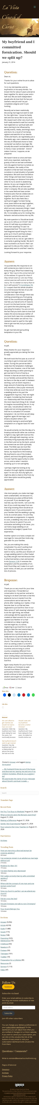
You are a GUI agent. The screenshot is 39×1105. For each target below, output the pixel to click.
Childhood (4, 944)
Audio (3, 929)
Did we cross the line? (9, 899)
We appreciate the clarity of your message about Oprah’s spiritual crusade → (18, 780)
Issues (3, 932)
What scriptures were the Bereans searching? (18, 815)
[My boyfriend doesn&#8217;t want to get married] (10, 747)
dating (27, 762)
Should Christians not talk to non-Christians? (18, 904)
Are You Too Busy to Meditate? (13, 811)
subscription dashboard (15, 1027)
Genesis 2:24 (14, 561)
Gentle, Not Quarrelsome (10, 824)
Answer (13, 762)
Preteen (4, 950)
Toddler (4, 957)
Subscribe (8, 1013)
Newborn (4, 947)
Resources (5, 963)
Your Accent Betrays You (10, 909)
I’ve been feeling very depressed (13, 871)
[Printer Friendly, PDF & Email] (12, 687)
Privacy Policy (7, 1076)
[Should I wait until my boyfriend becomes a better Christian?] (27, 729)
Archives (4, 840)
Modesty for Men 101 (9, 866)
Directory (5, 1069)
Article (3, 925)
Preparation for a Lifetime (11, 960)
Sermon (4, 966)
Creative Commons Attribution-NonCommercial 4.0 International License (20, 1094)
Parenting (4, 938)
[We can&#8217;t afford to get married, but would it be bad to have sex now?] (10, 729)
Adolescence (5, 941)
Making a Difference (8, 820)
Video (3, 970)
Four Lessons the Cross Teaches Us (14, 827)
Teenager (4, 953)
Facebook (8, 987)
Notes (3, 935)
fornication (6, 764)
